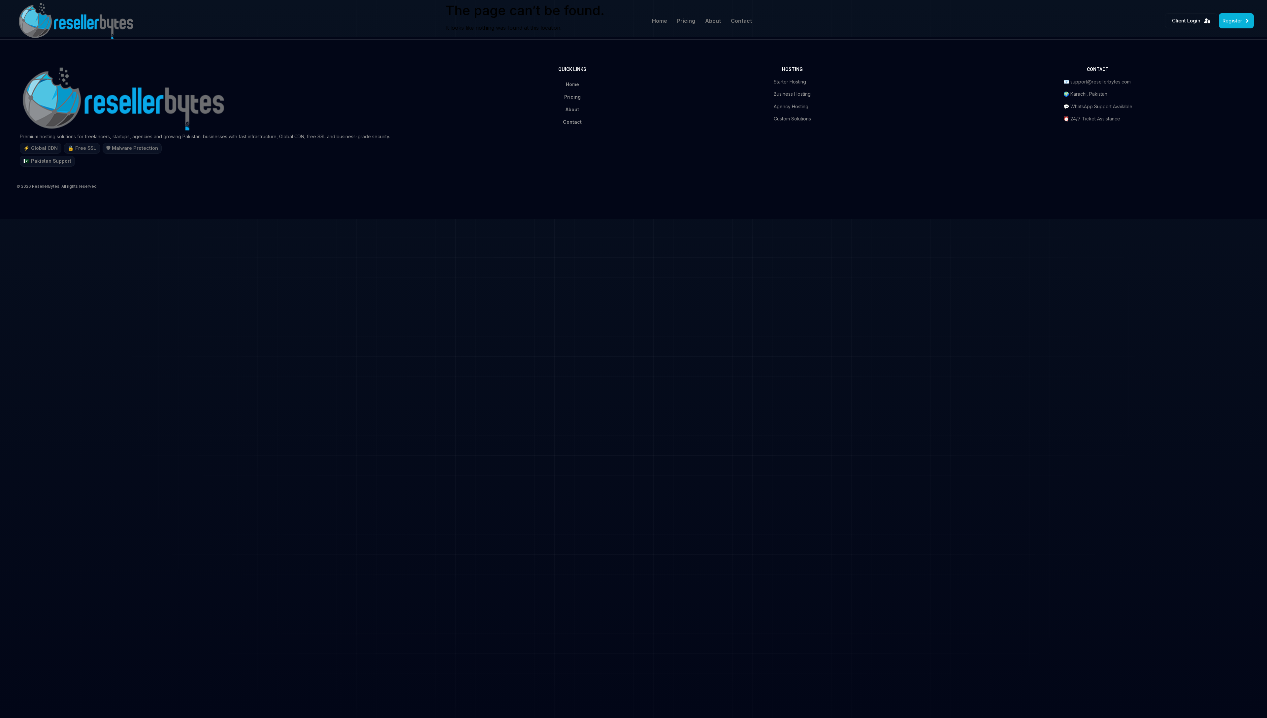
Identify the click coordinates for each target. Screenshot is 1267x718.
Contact (741, 20)
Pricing (686, 20)
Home (659, 20)
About (713, 20)
